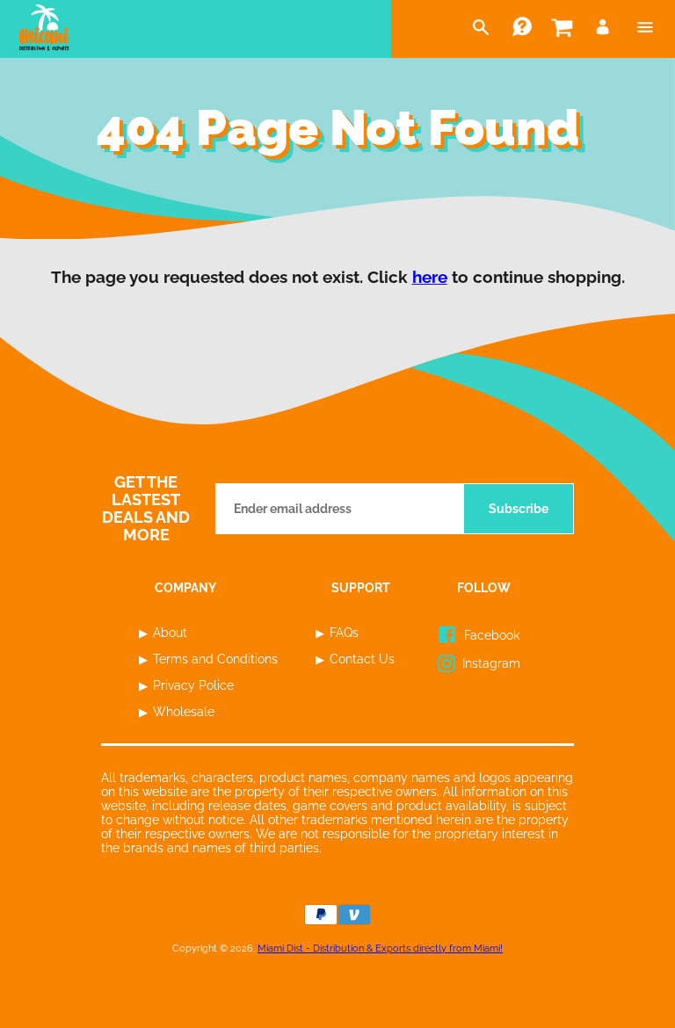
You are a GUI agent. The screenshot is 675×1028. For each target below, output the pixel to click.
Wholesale (183, 712)
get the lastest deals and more (146, 509)
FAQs (344, 633)
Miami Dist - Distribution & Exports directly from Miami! (380, 948)
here (429, 276)
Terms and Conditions (215, 659)
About (170, 633)
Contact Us (362, 659)
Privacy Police (193, 685)
